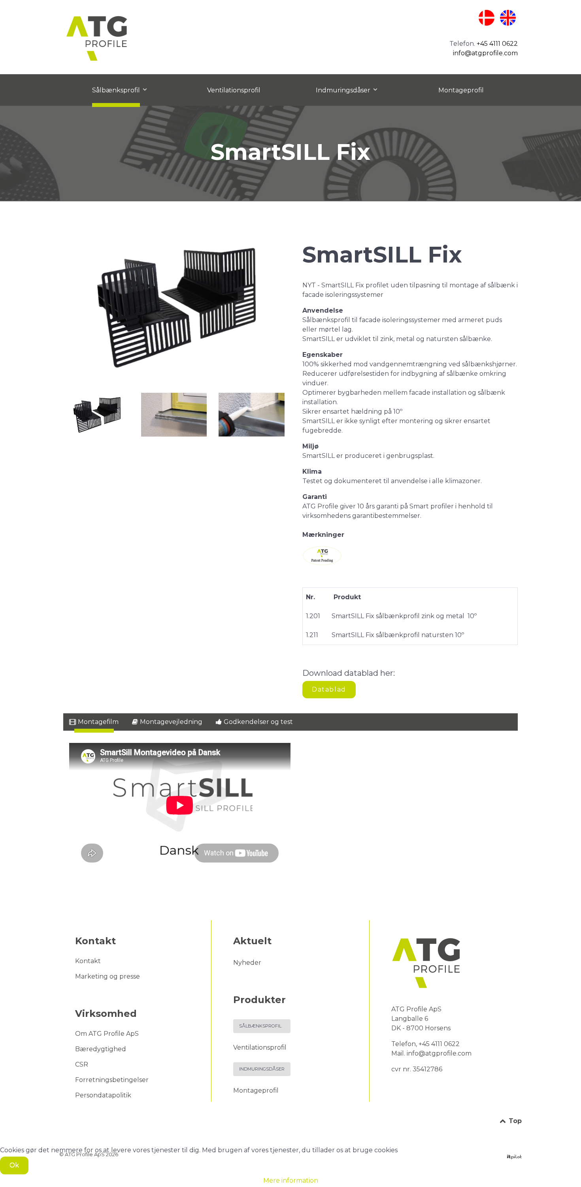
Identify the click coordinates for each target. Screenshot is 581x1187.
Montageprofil (256, 1090)
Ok (14, 1165)
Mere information (290, 1180)
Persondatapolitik (103, 1095)
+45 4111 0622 (497, 43)
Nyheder (247, 962)
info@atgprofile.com (485, 53)
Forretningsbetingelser (112, 1080)
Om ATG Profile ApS (107, 1033)
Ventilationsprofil (260, 1047)
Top (514, 1121)
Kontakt (88, 961)
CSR (81, 1064)
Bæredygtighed (100, 1049)
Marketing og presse (107, 976)
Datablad (329, 689)
